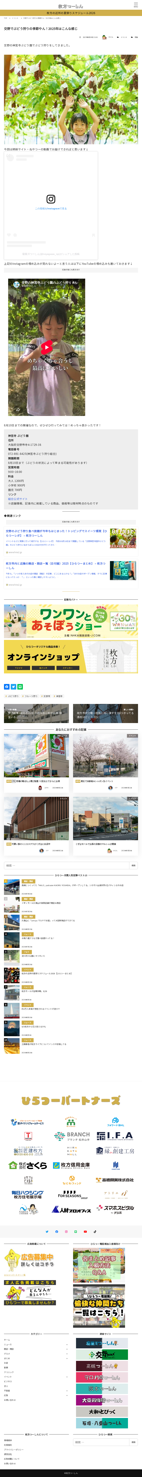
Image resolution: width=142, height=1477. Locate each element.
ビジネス (8, 1381)
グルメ (7, 1353)
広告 (6, 1395)
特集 (136, 37)
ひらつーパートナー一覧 (14, 1274)
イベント (124, 37)
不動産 (7, 1390)
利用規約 (8, 1444)
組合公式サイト (18, 499)
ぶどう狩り (13, 696)
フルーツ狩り (31, 696)
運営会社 (8, 1454)
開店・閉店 (9, 1348)
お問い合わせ (10, 1400)
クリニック (9, 1372)
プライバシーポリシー (14, 1449)
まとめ (7, 1358)
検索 (133, 865)
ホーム (7, 1339)
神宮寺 (59, 696)
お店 (6, 1362)
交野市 (46, 696)
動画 (6, 1367)
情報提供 (8, 1440)
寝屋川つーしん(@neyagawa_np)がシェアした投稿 (51, 254)
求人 (6, 1386)
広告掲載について (12, 1458)
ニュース (8, 1344)
